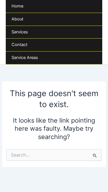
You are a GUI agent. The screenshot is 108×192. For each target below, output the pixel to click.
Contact (19, 44)
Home (17, 6)
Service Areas (25, 57)
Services (20, 32)
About (17, 19)
